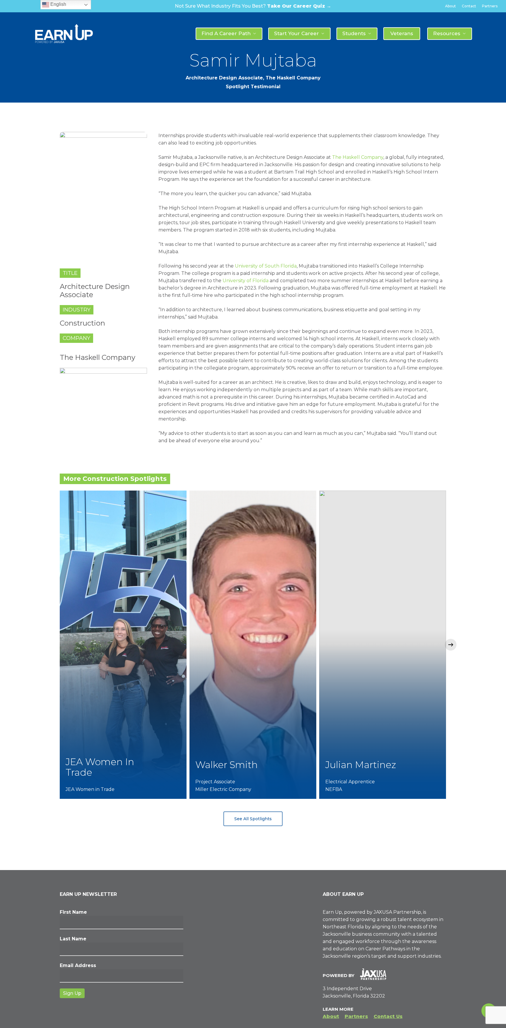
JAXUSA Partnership (397, 912)
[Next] (451, 645)
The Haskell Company (357, 157)
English (57, 4)
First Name (73, 912)
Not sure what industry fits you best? (253, 6)
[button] (253, 818)
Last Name (73, 939)
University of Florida (246, 280)
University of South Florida (266, 266)
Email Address (78, 965)
